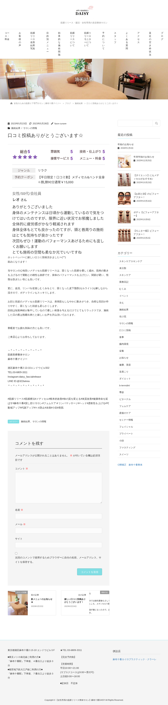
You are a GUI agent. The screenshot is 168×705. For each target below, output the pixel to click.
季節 (121, 392)
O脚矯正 (122, 464)
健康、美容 (125, 364)
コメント (21, 468)
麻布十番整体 (135, 464)
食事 (121, 337)
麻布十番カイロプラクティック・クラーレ (134, 659)
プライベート (126, 433)
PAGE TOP (160, 681)
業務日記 (123, 282)
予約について (103, 41)
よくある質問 (127, 41)
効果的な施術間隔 (59, 44)
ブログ (162, 36)
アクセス (138, 38)
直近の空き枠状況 (150, 44)
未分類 (122, 268)
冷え (121, 302)
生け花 (122, 316)
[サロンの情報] (18, 602)
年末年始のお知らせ (144, 156)
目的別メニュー (47, 42)
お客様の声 (20, 39)
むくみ (122, 288)
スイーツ (123, 454)
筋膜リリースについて (72, 39)
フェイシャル (126, 426)
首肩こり (123, 371)
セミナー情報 (126, 420)
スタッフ (115, 38)
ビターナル (125, 399)
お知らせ (123, 357)
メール (20, 524)
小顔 (121, 440)
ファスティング (127, 447)
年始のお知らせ (126, 144)
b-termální (124, 385)
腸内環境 (123, 344)
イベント (123, 296)
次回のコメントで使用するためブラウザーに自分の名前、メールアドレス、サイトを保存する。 (58, 559)
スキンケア (125, 275)
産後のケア (125, 413)
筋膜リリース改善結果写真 (32, 41)
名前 (19, 509)
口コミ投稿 (125, 330)
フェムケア (125, 406)
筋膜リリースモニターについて (87, 39)
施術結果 (15, 128)
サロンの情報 (30, 128)
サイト (18, 538)
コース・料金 (7, 36)
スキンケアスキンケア (130, 261)
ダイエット (125, 378)
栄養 (121, 351)
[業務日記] (99, 602)
